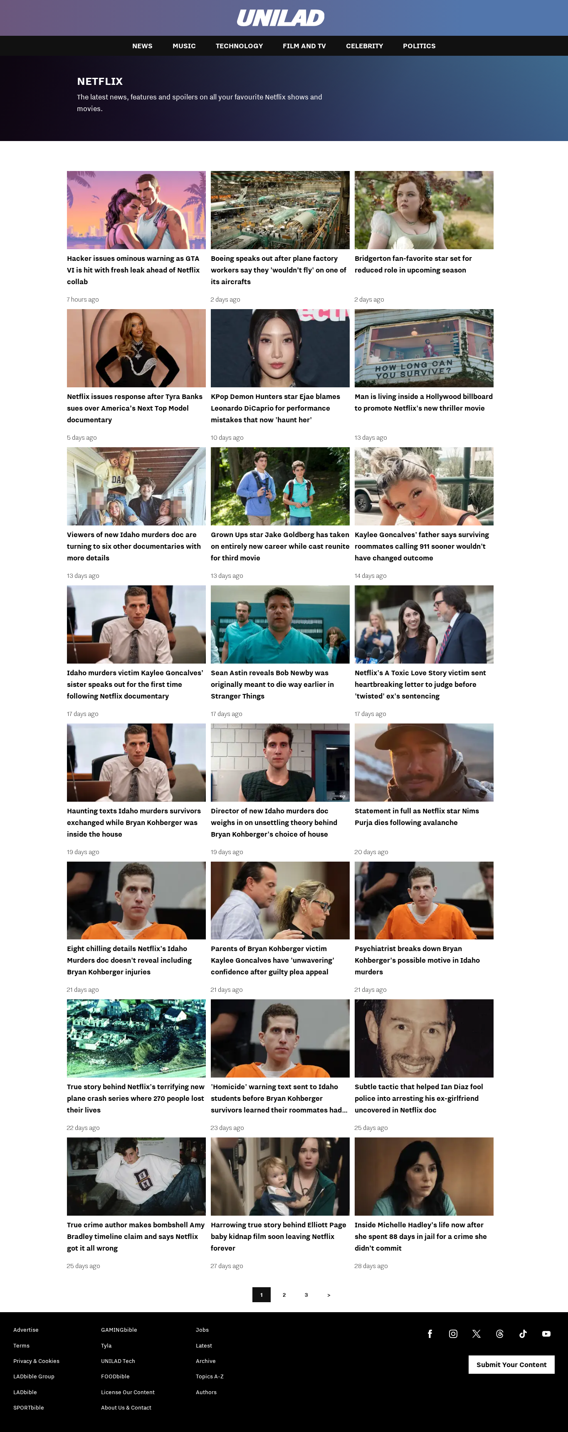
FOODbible (115, 1376)
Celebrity (364, 45)
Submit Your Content (512, 1364)
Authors (206, 1392)
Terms (21, 1345)
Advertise (26, 1329)
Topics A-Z (210, 1376)
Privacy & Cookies (36, 1361)
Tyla (106, 1345)
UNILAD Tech (118, 1361)
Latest (204, 1345)
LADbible (25, 1392)
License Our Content (128, 1392)
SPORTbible (28, 1407)
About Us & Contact (126, 1407)
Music (184, 45)
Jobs (202, 1329)
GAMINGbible (119, 1329)
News (142, 45)
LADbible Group (33, 1376)
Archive (206, 1361)
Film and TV (304, 45)
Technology (239, 45)
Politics (419, 45)
